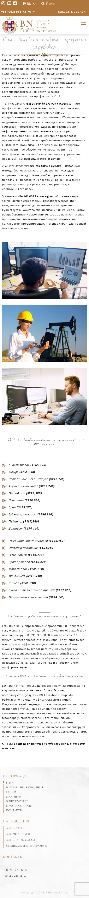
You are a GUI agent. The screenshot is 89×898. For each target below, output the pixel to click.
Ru (29, 3)
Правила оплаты (19, 805)
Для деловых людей (22, 840)
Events (11, 792)
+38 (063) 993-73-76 (16, 11)
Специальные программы (26, 846)
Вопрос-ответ (17, 801)
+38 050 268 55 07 (15, 875)
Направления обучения (24, 787)
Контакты (14, 810)
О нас (10, 783)
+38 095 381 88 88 (15, 870)
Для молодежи (18, 834)
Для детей (14, 828)
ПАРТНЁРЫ (14, 796)
